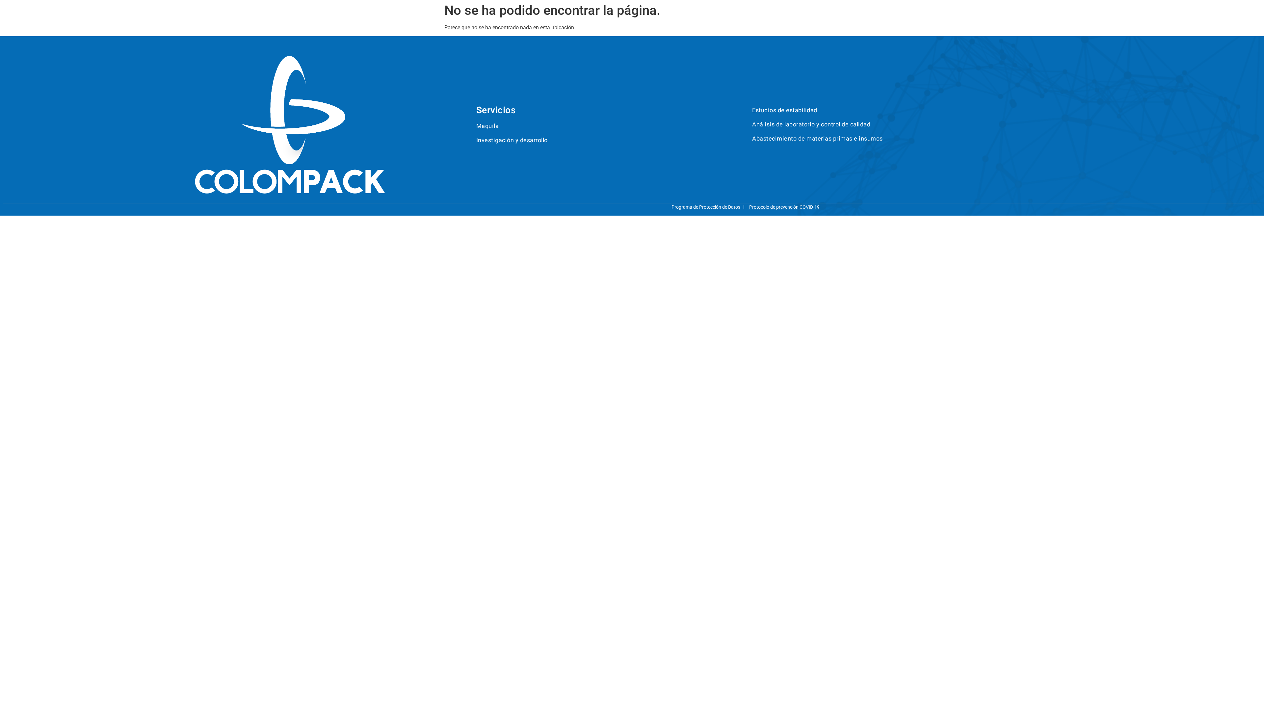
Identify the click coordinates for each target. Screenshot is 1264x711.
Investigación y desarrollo (512, 140)
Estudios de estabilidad (784, 110)
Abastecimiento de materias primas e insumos (817, 138)
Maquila (487, 126)
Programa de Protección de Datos (706, 207)
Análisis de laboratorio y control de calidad (811, 124)
